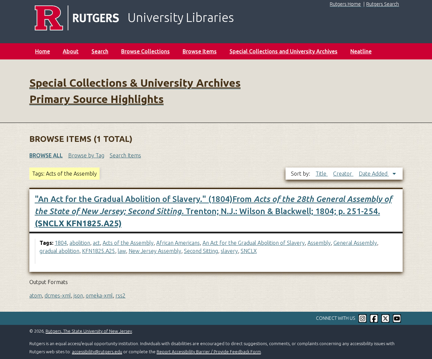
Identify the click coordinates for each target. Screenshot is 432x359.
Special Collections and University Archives (284, 51)
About (71, 51)
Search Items (125, 155)
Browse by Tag (86, 155)
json (78, 295)
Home (42, 51)
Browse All (46, 155)
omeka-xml (99, 295)
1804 (61, 243)
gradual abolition (59, 251)
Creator (343, 174)
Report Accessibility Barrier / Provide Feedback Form (209, 351)
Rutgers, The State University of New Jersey (89, 331)
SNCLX (249, 251)
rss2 (120, 295)
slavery (229, 251)
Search (99, 51)
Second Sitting (201, 251)
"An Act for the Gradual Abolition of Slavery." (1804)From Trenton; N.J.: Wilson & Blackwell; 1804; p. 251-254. (213, 211)
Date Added (374, 174)
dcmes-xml (58, 295)
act (96, 243)
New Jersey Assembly (155, 251)
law (122, 251)
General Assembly (355, 243)
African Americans (178, 243)
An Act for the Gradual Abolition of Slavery (253, 243)
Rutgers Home (345, 4)
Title (322, 174)
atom (35, 295)
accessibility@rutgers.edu (97, 351)
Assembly (319, 243)
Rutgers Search (382, 4)
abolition (80, 243)
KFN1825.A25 (98, 251)
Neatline (361, 51)
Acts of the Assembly (128, 243)
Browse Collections (145, 51)
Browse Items (200, 51)
